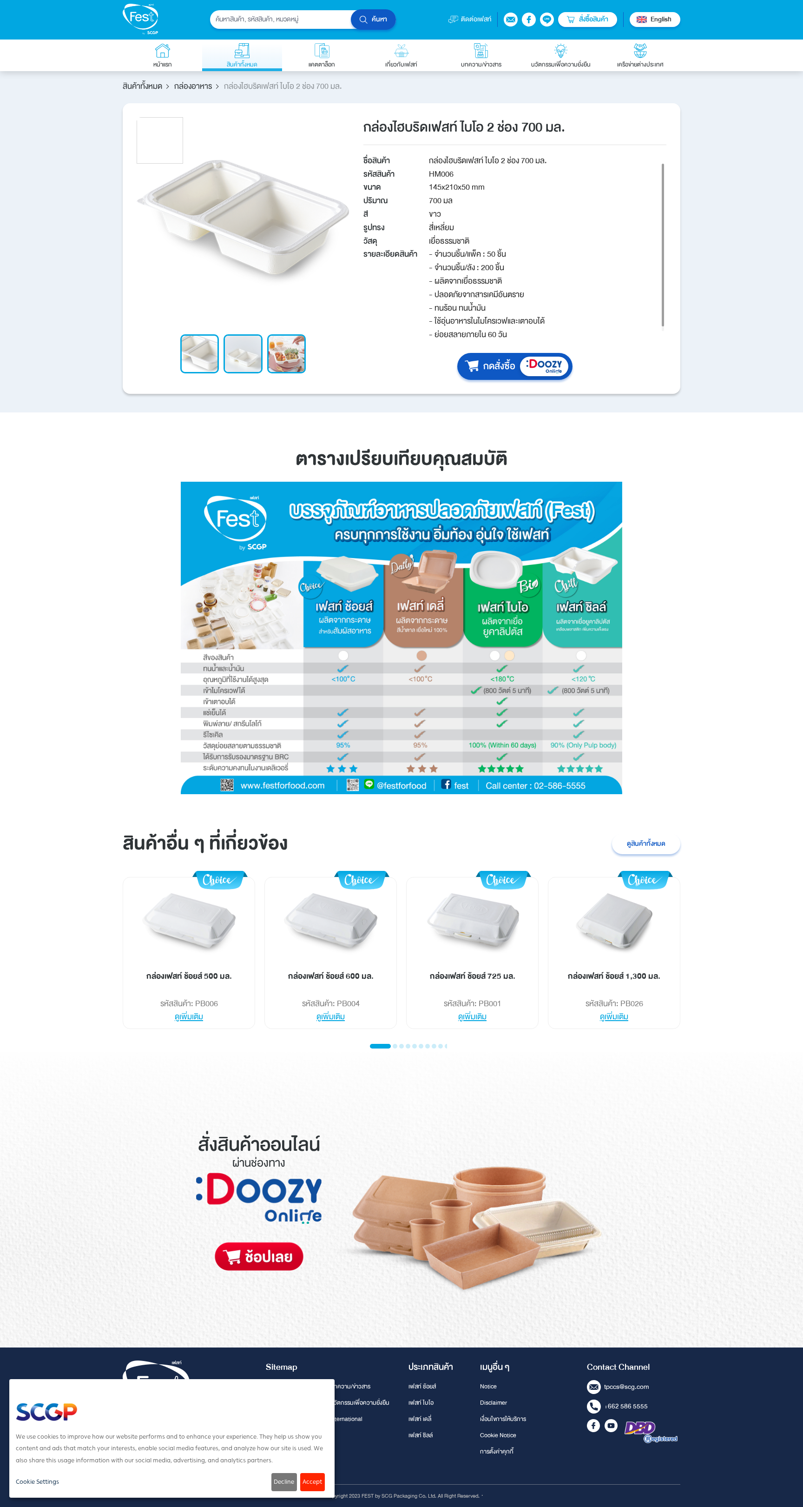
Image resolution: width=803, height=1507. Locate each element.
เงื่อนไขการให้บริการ (503, 1419)
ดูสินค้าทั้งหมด (646, 844)
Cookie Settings (37, 1482)
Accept (312, 1482)
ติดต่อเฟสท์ (476, 19)
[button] (380, 1046)
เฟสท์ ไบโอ (421, 1403)
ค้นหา (379, 19)
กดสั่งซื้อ (499, 366)
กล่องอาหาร (193, 86)
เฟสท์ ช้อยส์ (422, 1386)
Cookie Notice (498, 1435)
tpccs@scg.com (626, 1387)
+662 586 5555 (626, 1406)
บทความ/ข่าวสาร (350, 1386)
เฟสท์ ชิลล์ (420, 1435)
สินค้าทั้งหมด (142, 86)
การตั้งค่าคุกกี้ (496, 1452)
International (346, 1419)
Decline (284, 1482)
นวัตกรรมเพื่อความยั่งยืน (359, 1403)
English (661, 19)
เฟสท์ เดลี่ (419, 1419)
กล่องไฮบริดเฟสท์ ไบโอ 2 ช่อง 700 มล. (283, 86)
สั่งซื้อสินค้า (593, 19)
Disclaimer (493, 1403)
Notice (488, 1386)
